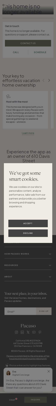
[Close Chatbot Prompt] (48, 371)
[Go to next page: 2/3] (49, 80)
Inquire (35, 400)
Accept (28, 223)
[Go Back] (4, 5)
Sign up (44, 311)
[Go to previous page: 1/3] (43, 80)
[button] (28, 384)
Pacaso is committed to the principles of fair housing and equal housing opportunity (28, 357)
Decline (28, 233)
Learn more (28, 133)
